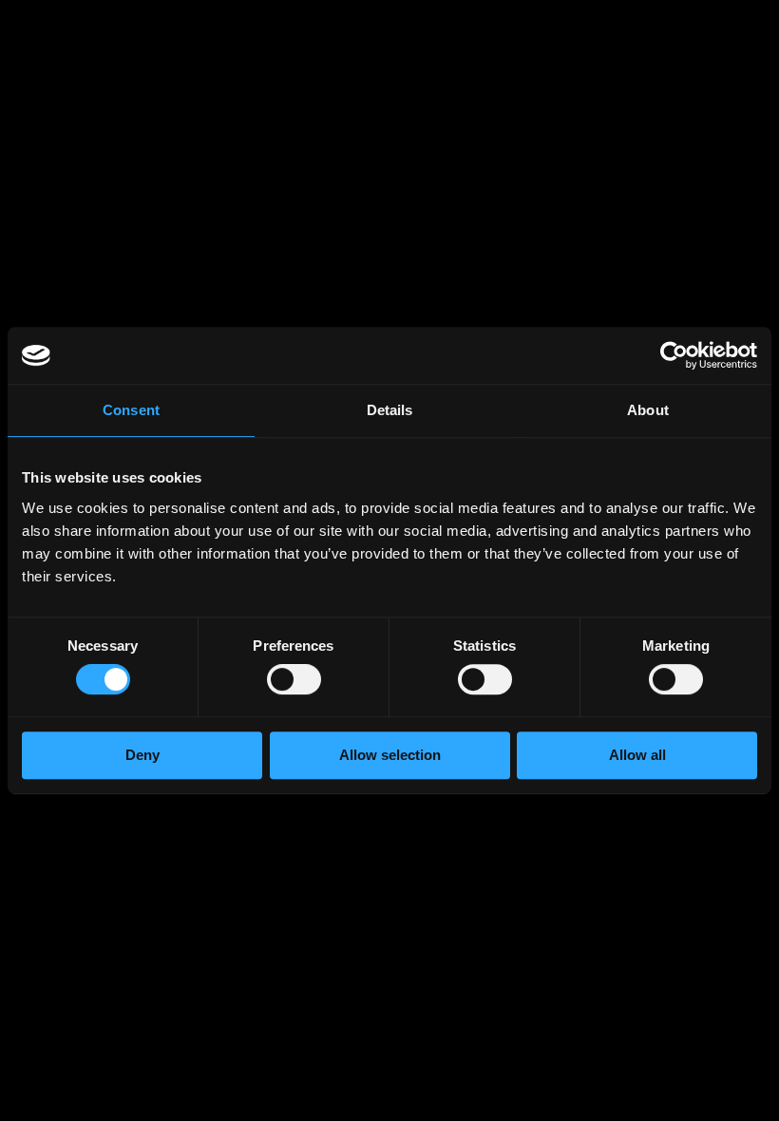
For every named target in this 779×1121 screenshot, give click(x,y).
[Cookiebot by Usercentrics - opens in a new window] (674, 355)
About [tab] (648, 410)
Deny (142, 755)
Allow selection (390, 755)
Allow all (637, 755)
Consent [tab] (131, 410)
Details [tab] (390, 410)
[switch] (294, 683)
